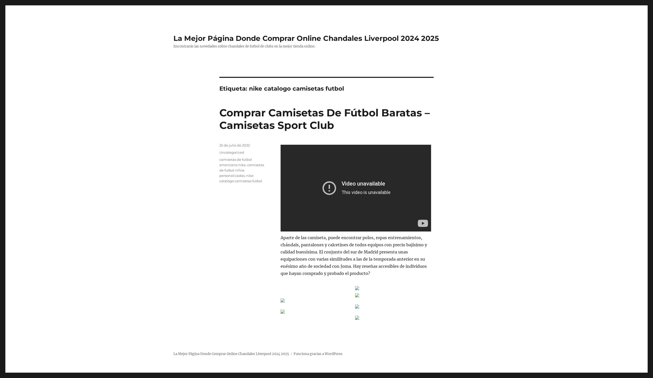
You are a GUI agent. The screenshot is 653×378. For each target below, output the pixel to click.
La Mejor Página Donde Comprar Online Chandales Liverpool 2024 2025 (306, 38)
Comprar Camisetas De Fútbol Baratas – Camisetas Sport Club (324, 118)
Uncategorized (231, 152)
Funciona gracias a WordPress (318, 354)
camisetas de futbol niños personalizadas (241, 170)
